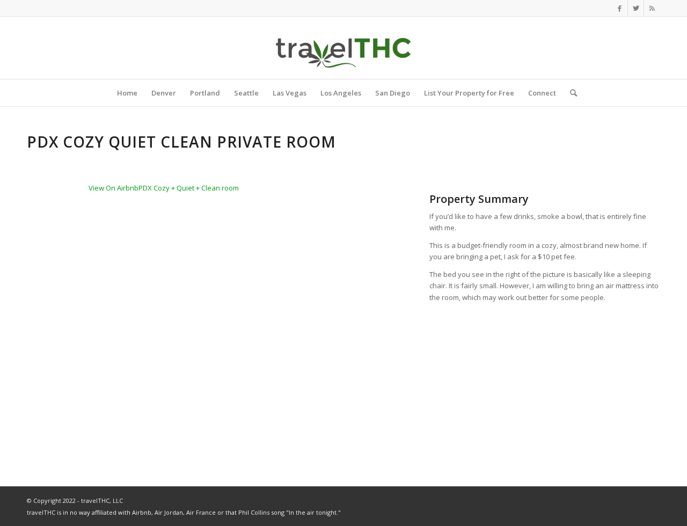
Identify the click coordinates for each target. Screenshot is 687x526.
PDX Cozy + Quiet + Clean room (188, 188)
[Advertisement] (544, 384)
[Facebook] (619, 8)
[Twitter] (636, 8)
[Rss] (652, 8)
